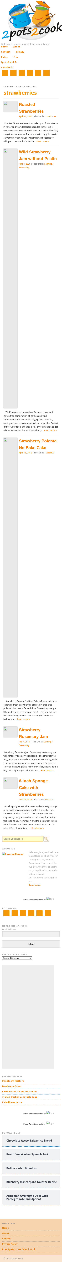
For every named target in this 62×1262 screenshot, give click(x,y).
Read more (35, 885)
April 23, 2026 (25, 116)
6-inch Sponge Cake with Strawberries (33, 788)
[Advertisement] (28, 1017)
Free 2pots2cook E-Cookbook (9, 62)
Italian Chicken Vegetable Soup (19, 1097)
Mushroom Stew (11, 1086)
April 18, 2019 (25, 453)
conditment (51, 116)
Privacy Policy (10, 1244)
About (16, 46)
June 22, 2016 (25, 799)
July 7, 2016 (24, 742)
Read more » (43, 141)
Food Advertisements (33, 899)
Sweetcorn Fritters (13, 1081)
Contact (5, 52)
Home (4, 46)
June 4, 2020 (24, 164)
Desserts (50, 453)
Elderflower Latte (12, 1102)
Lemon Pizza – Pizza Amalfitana (19, 1091)
